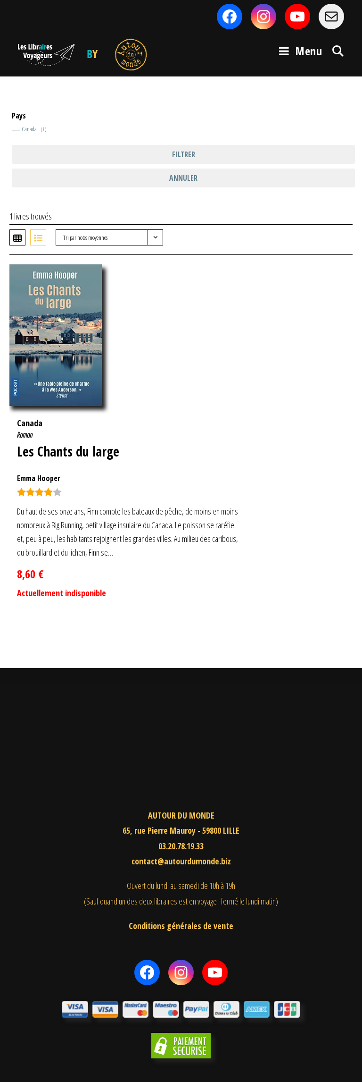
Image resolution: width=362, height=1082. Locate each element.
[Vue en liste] (38, 237)
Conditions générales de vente (181, 925)
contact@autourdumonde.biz (181, 861)
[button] (330, 276)
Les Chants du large (68, 451)
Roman (25, 435)
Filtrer (183, 154)
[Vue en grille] (17, 237)
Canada (29, 423)
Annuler (183, 178)
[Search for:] (334, 51)
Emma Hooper (38, 478)
